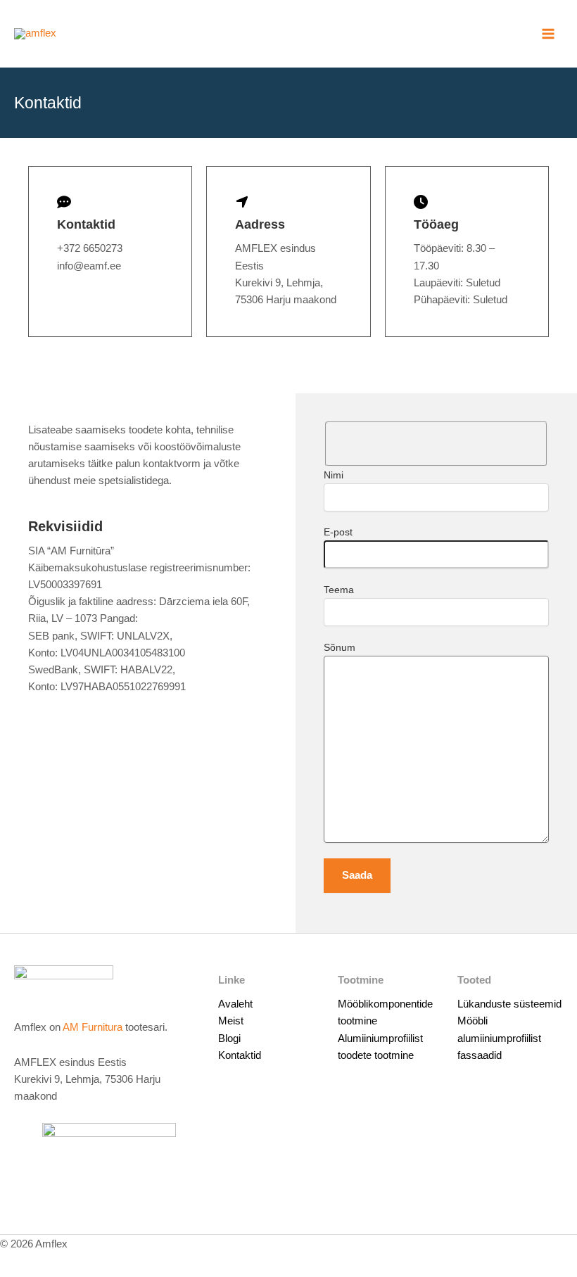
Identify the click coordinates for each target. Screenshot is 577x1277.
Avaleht (235, 1004)
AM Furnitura (92, 1027)
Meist (230, 1021)
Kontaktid (239, 1055)
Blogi (229, 1038)
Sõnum (339, 647)
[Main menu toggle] (548, 34)
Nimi (333, 475)
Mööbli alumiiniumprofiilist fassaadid (499, 1037)
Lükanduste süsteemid (509, 1004)
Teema (339, 589)
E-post (338, 532)
